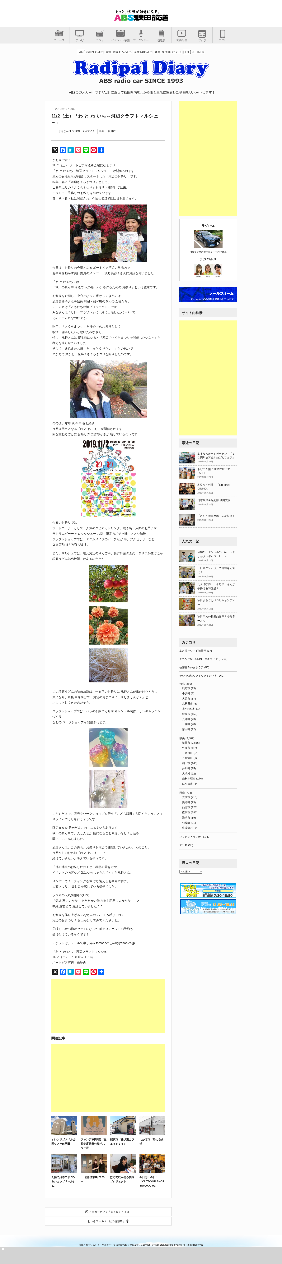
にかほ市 (187, 783)
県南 (182, 792)
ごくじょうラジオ (190, 836)
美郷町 (186, 802)
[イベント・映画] (120, 40)
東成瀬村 (187, 827)
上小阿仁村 (188, 708)
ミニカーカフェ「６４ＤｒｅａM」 (110, 1211)
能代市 (186, 713)
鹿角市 (186, 688)
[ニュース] (59, 40)
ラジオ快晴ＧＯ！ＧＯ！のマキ (198, 675)
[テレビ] (79, 40)
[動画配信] (182, 40)
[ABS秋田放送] (141, 19)
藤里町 (186, 729)
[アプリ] (223, 40)
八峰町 (186, 719)
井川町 (186, 768)
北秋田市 (187, 703)
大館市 (186, 698)
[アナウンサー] (141, 40)
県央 (101, 131)
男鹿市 (186, 747)
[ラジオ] (100, 40)
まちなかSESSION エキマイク (77, 131)
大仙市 (186, 797)
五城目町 (187, 753)
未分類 (183, 845)
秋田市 (111, 131)
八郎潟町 (187, 758)
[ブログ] (202, 40)
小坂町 (186, 693)
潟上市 (186, 763)
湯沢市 (186, 817)
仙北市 (186, 807)
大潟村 (186, 773)
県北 (182, 683)
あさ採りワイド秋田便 (192, 650)
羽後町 (186, 822)
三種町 (186, 724)
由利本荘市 (188, 778)
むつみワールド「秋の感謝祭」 (107, 1221)
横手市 (186, 812)
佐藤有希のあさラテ (191, 667)
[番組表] (161, 40)
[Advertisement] (108, 1006)
